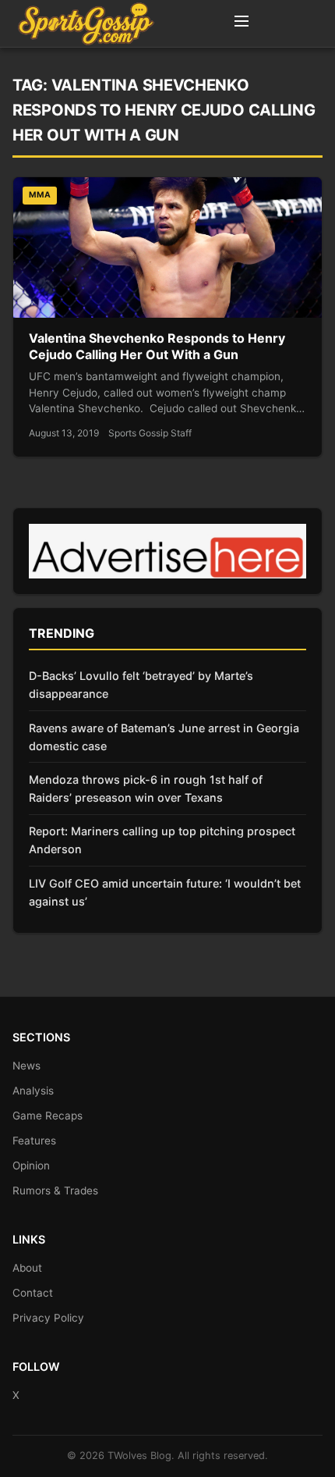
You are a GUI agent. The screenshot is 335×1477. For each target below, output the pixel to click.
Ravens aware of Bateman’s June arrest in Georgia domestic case (164, 737)
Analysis (33, 1090)
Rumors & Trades (55, 1190)
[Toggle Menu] (241, 23)
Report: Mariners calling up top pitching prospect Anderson (162, 840)
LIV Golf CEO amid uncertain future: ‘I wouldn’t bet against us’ (165, 892)
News (26, 1065)
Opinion (31, 1165)
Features (34, 1140)
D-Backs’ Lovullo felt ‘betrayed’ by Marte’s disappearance (141, 684)
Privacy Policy (48, 1318)
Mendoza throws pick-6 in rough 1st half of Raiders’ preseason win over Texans (146, 788)
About (27, 1268)
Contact (32, 1293)
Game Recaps (47, 1115)
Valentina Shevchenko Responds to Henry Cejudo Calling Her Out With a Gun (157, 346)
